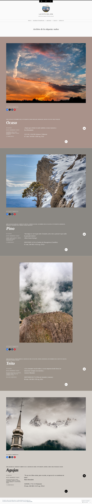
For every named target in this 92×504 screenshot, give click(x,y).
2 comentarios (10, 136)
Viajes (25, 225)
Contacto (61, 20)
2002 (7, 119)
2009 (7, 224)
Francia (14, 480)
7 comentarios (10, 484)
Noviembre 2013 (52, 358)
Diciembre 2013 (17, 119)
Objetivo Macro (61, 358)
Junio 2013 (51, 466)
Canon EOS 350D (31, 466)
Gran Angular (33, 119)
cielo (12, 132)
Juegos (55, 20)
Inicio (29, 20)
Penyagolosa (9, 240)
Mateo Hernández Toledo (12, 130)
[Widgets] (41, 1)
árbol (19, 238)
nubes (13, 133)
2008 (7, 358)
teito (12, 374)
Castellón (8, 239)
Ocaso (11, 122)
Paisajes (57, 119)
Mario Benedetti (10, 481)
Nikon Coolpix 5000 (49, 119)
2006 (7, 466)
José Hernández (11, 133)
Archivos (49, 20)
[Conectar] (46, 1)
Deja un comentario (11, 377)
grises (39, 358)
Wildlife (30, 225)
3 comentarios (10, 242)
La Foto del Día (46, 14)
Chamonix (8, 480)
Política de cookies (29, 501)
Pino (10, 228)
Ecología (49, 224)
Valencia (8, 134)
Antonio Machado (11, 372)
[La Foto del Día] (46, 9)
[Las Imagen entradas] (84, 128)
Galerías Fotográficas (38, 20)
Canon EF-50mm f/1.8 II (20, 466)
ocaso (17, 133)
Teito (10, 363)
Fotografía (25, 119)
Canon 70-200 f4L (23, 224)
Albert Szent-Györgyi (11, 238)
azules (11, 119)
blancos (15, 224)
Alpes (16, 479)
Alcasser (8, 132)
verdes (21, 225)
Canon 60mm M (18, 358)
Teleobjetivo (15, 225)
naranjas (40, 119)
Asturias (18, 372)
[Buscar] (50, 1)
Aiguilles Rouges (10, 479)
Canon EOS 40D (33, 224)
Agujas (12, 470)
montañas (18, 481)
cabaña (8, 373)
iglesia (18, 480)
